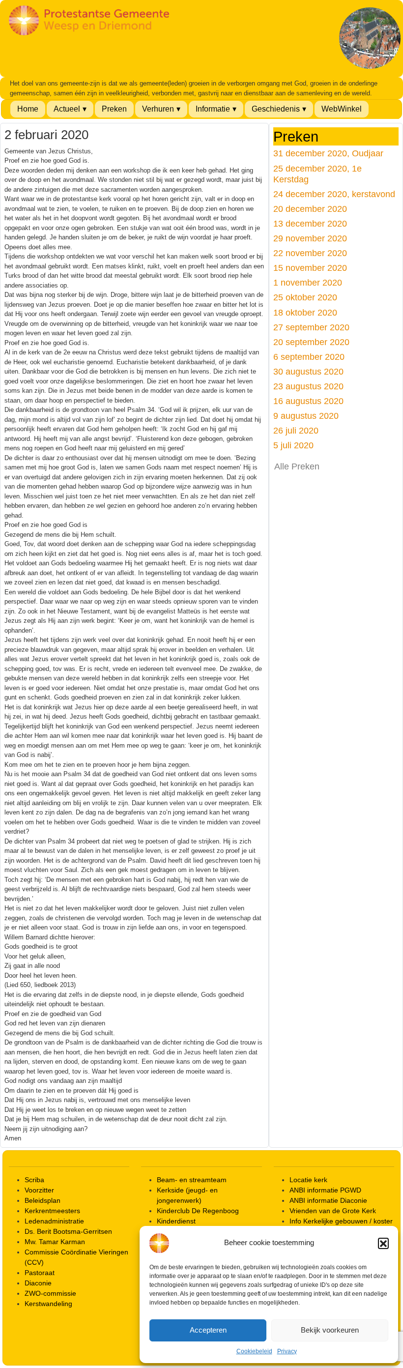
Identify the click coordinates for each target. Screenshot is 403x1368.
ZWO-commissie (50, 1293)
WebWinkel (341, 109)
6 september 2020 (309, 356)
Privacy (287, 1351)
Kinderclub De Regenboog (198, 1211)
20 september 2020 (311, 342)
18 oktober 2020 (305, 312)
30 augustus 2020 (308, 371)
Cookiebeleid (254, 1351)
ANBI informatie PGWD (325, 1190)
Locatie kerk (308, 1180)
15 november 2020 (310, 267)
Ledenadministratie (54, 1221)
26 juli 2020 (295, 430)
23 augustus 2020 (308, 386)
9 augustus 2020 (306, 415)
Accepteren (208, 1330)
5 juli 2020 (293, 445)
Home (27, 109)
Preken (114, 109)
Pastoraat (40, 1273)
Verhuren (158, 109)
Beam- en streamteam (192, 1180)
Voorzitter (39, 1190)
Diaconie (38, 1283)
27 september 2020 (311, 327)
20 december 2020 (310, 209)
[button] (383, 1243)
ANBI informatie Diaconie (328, 1200)
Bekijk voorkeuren (330, 1330)
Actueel (67, 109)
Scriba (34, 1180)
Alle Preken (296, 466)
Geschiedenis (276, 109)
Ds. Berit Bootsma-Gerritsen (68, 1231)
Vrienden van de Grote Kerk (332, 1211)
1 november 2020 (307, 282)
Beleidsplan (42, 1200)
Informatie (213, 109)
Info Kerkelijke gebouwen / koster (341, 1221)
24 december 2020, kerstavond (334, 194)
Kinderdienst (176, 1221)
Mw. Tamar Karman (55, 1242)
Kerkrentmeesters (52, 1211)
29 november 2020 (310, 238)
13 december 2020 (310, 223)
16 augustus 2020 (308, 401)
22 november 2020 (310, 253)
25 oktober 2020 (305, 297)
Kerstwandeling (48, 1304)
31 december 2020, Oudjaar (328, 153)
